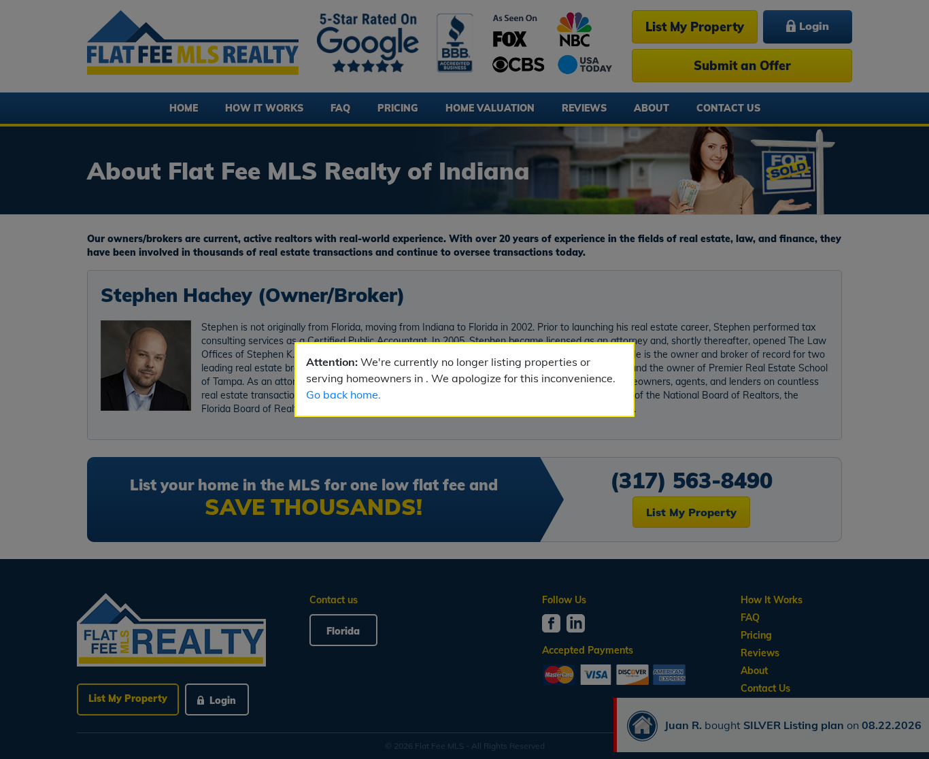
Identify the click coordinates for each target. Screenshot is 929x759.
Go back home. (343, 394)
